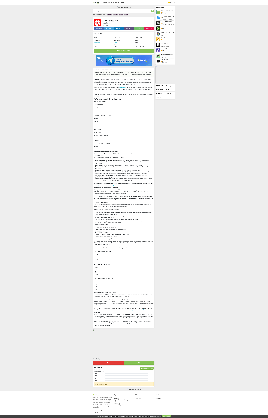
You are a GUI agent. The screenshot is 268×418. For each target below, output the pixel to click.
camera (121, 14)
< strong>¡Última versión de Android (137, 310)
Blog (112, 2)
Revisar (117, 2)
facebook (115, 14)
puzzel (125, 14)
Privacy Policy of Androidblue (121, 405)
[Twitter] (94, 412)
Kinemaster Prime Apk (113, 18)
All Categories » (170, 86)
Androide (103, 18)
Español (172, 2)
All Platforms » (170, 94)
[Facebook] (95, 412)
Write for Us (117, 403)
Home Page (97, 18)
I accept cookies (166, 416)
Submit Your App (98, 410)
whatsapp (109, 14)
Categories (106, 2)
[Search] (152, 11)
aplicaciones (97, 42)
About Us (116, 398)
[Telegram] (97, 412)
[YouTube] (99, 412)
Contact (122, 2)
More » (172, 7)
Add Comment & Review (147, 368)
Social (167, 89)
